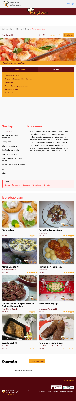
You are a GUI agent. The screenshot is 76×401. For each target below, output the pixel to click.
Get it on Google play (68, 387)
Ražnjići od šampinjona (56, 219)
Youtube (55, 391)
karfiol (48, 185)
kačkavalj (38, 185)
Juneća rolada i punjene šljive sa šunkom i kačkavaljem (19, 294)
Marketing (9, 392)
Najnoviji (56, 69)
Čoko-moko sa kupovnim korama (16, 86)
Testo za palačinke (12, 75)
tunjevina (17, 185)
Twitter (49, 391)
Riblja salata (19, 219)
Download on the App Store (56, 387)
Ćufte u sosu (9, 82)
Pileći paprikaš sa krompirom (15, 93)
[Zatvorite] (1, 3)
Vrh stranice (68, 380)
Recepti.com (38, 11)
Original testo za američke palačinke (18, 79)
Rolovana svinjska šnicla (56, 331)
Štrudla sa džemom (12, 89)
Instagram (63, 391)
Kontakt (15, 392)
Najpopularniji (20, 69)
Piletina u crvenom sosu (56, 255)
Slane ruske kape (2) (56, 294)
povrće (27, 185)
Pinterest (70, 391)
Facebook (42, 391)
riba (8, 185)
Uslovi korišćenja (27, 391)
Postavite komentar (37, 361)
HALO (14, 394)
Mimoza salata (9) (19, 255)
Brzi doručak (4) (19, 331)
